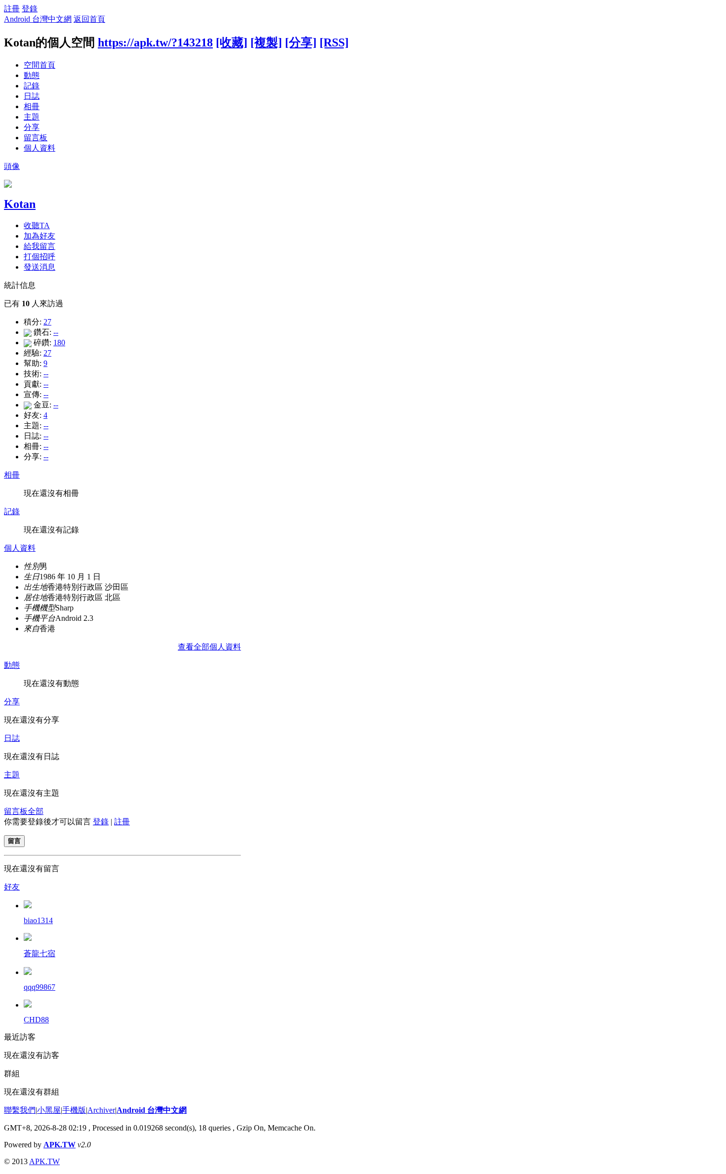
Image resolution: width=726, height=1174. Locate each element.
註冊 (12, 8)
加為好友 (39, 236)
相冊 (32, 106)
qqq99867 (39, 987)
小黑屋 (49, 1110)
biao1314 (38, 920)
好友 (12, 887)
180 (59, 342)
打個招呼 (39, 256)
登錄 (30, 8)
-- (55, 332)
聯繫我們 (20, 1110)
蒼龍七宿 (39, 953)
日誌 (32, 96)
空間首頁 (39, 65)
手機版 (74, 1110)
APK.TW (59, 1144)
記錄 (32, 85)
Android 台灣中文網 (38, 19)
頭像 (12, 166)
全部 (35, 811)
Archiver (101, 1110)
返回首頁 (89, 19)
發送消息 (39, 267)
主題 (32, 117)
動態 (32, 75)
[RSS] (334, 42)
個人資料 (39, 148)
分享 (32, 127)
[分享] (301, 42)
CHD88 (36, 1019)
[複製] (266, 42)
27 (47, 322)
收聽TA (37, 225)
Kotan (20, 204)
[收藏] (231, 42)
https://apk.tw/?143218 (155, 42)
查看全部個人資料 (209, 647)
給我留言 (39, 246)
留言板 (35, 137)
